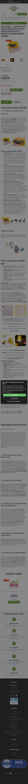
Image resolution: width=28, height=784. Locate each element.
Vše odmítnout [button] (14, 398)
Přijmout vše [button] (14, 395)
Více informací (8, 392)
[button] (14, 401)
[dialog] (14, 392)
